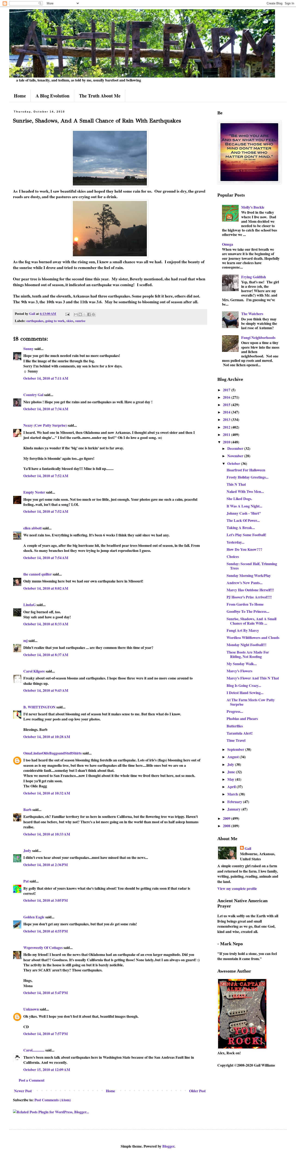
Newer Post (23, 1090)
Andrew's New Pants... (244, 582)
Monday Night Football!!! (246, 644)
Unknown (31, 1009)
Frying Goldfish (253, 276)
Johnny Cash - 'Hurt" (244, 513)
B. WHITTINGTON (39, 707)
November (235, 455)
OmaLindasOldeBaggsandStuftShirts (52, 753)
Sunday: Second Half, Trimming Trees (252, 566)
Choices (233, 556)
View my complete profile (237, 888)
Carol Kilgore (34, 671)
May (231, 779)
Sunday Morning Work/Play (249, 575)
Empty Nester (34, 492)
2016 (227, 397)
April (232, 786)
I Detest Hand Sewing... (245, 692)
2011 (227, 434)
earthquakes (34, 320)
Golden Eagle (33, 917)
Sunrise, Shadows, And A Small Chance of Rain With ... (251, 621)
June (231, 771)
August (233, 756)
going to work (55, 320)
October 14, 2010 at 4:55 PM (45, 931)
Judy (27, 850)
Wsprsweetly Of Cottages (43, 947)
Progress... (235, 711)
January (234, 809)
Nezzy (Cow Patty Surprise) (45, 425)
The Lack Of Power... (243, 520)
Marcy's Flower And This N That (253, 678)
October (234, 463)
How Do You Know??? (244, 549)
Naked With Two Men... (245, 491)
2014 (227, 412)
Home (20, 95)
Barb (27, 809)
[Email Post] (67, 313)
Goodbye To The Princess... (248, 611)
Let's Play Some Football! (246, 534)
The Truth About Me (99, 95)
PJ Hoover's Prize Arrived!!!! (249, 597)
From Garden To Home (245, 604)
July (231, 764)
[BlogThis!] (80, 314)
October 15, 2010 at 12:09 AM (46, 1069)
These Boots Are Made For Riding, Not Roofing (248, 654)
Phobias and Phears (242, 718)
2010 (227, 441)
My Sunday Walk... (242, 663)
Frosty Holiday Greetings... (247, 477)
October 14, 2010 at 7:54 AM (45, 557)
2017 (227, 389)
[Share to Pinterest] (93, 314)
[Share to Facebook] (89, 314)
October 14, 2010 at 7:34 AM (45, 408)
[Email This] (76, 314)
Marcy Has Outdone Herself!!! (250, 589)
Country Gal (33, 394)
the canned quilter (37, 574)
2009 (227, 818)
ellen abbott (32, 528)
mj (25, 640)
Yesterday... (235, 542)
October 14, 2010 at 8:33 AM (45, 623)
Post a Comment (31, 1080)
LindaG (29, 604)
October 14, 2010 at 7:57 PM (45, 1033)
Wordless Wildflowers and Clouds (253, 637)
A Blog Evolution (52, 95)
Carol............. (33, 1050)
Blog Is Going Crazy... (244, 685)
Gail (248, 848)
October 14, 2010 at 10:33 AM (46, 834)
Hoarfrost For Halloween (246, 470)
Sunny (28, 348)
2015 (227, 404)
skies (69, 320)
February (235, 801)
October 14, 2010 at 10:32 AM (46, 793)
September (236, 749)
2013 (227, 419)
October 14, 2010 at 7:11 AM (45, 378)
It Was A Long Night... (244, 506)
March (233, 794)
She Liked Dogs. (239, 498)
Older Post (197, 1090)
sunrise (80, 320)
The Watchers (252, 313)
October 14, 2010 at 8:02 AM (45, 588)
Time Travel (236, 740)
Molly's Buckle (252, 207)
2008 (227, 825)
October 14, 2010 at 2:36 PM (45, 864)
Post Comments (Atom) (52, 1099)
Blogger (168, 1146)
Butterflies (235, 726)
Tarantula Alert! (240, 733)
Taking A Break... (241, 527)
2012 (227, 427)
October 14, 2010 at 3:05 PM (45, 900)
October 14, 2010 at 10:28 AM (46, 736)
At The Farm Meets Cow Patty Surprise (251, 702)
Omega (227, 244)
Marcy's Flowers (239, 670)
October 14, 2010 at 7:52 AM (45, 475)
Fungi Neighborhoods (258, 337)
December (235, 448)
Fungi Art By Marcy (243, 630)
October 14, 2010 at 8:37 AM (45, 654)
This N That (236, 484)
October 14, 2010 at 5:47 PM (45, 992)
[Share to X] (84, 314)
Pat (26, 881)
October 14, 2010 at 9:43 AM (45, 690)
